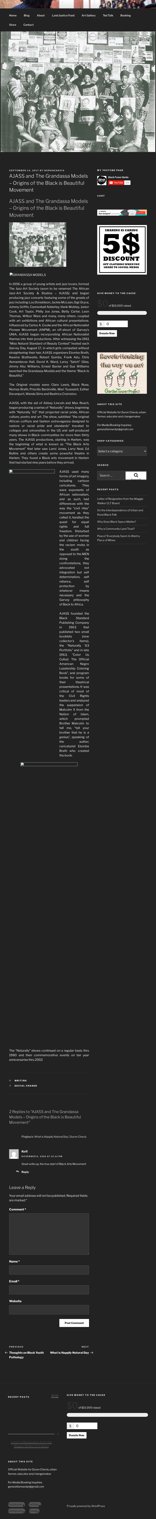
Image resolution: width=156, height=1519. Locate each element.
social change (25, 1085)
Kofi (24, 1151)
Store (12, 24)
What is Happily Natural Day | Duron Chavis (60, 1136)
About (41, 15)
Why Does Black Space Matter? (116, 521)
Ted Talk (108, 15)
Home (13, 15)
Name (14, 1261)
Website (15, 1301)
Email (14, 1281)
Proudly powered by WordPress (86, 1506)
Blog (27, 15)
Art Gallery (89, 15)
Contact (28, 24)
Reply (25, 1171)
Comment (17, 1209)
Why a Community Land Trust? (116, 528)
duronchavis (54, 170)
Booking (125, 15)
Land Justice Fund (63, 15)
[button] (56, 1396)
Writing (20, 1080)
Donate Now (107, 333)
